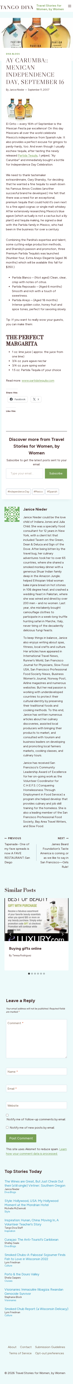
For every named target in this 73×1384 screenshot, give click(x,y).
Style (7, 1211)
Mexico (38, 491)
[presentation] (36, 919)
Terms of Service (20, 1353)
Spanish (52, 491)
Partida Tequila (27, 155)
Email (12, 1088)
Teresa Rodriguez (21, 955)
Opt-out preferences (49, 1353)
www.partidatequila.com (38, 380)
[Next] (63, 934)
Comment (15, 1023)
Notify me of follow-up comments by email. (36, 1119)
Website (13, 1105)
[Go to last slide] (10, 934)
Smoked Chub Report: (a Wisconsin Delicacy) (36, 1309)
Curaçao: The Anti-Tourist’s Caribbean (31, 1239)
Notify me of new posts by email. (32, 1127)
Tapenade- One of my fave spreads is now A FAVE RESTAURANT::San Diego (17, 850)
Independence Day (18, 491)
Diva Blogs (13, 54)
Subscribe (56, 473)
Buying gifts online (25, 948)
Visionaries (10, 1300)
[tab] (29, 974)
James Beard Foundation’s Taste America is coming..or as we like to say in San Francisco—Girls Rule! (54, 853)
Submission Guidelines (50, 1347)
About (12, 1347)
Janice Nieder (16, 89)
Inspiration (9, 1231)
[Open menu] (69, 6)
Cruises (8, 1280)
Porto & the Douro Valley (21, 1274)
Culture (8, 1265)
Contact (26, 1347)
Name (12, 1071)
